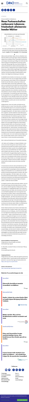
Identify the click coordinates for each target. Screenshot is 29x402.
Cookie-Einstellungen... (5, 400)
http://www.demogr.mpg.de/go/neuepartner (11, 268)
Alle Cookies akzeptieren (22, 400)
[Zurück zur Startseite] (14, 3)
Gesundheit (3, 376)
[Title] (8, 10)
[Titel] (2, 10)
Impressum (17, 375)
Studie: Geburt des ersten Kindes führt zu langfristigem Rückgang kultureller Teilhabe (15, 299)
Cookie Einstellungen (19, 379)
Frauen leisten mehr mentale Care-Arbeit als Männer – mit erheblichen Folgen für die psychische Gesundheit (15, 354)
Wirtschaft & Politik (5, 380)
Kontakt (16, 378)
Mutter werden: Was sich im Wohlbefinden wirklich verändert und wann (15, 316)
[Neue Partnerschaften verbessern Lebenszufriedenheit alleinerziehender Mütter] (5, 10)
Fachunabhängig (4, 381)
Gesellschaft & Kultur (6, 375)
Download (24, 52)
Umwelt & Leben (4, 378)
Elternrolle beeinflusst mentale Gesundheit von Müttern (13, 284)
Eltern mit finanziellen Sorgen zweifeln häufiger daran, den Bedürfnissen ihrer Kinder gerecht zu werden (14, 336)
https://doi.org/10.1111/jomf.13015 (9, 261)
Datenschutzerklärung (19, 376)
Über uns (17, 373)
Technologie (4, 373)
